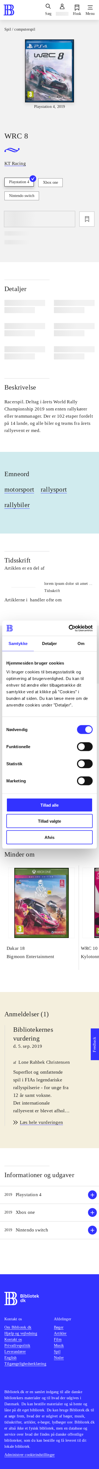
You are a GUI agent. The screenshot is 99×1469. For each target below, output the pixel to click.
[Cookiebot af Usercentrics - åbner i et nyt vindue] (70, 628)
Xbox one (50, 182)
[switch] (85, 746)
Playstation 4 (19, 182)
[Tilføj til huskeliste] (87, 219)
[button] (49, 1195)
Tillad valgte (49, 821)
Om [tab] (81, 643)
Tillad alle (49, 805)
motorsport (19, 489)
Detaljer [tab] (49, 643)
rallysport (54, 489)
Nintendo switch (21, 196)
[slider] (49, 80)
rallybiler (17, 504)
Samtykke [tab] (18, 643)
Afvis (49, 837)
